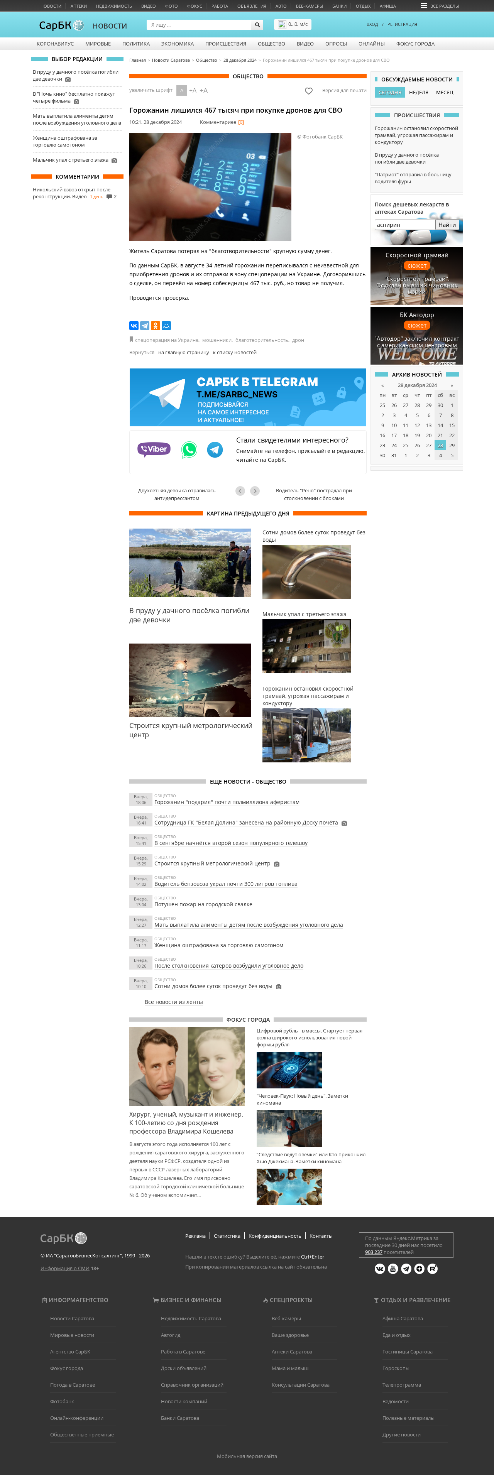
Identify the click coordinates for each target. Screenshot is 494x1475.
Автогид (170, 1334)
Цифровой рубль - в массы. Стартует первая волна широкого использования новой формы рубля (309, 1037)
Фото (171, 6)
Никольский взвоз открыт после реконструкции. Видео (71, 193)
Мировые (98, 43)
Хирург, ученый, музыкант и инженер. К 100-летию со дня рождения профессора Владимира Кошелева (186, 1122)
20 (428, 435)
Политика (136, 43)
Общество (271, 43)
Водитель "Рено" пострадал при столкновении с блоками (314, 494)
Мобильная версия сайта (247, 1456)
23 (382, 445)
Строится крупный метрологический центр (212, 863)
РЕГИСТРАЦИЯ (402, 24)
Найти (447, 224)
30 (440, 405)
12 (417, 425)
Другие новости (401, 1434)
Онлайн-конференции (76, 1417)
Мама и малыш (290, 1368)
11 (405, 425)
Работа (219, 6)
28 (417, 405)
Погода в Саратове (72, 1384)
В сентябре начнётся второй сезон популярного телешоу (231, 842)
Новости (51, 6)
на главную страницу (183, 352)
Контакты (321, 1235)
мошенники (217, 339)
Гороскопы (395, 1368)
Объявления (251, 6)
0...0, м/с (298, 23)
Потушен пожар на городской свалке (203, 904)
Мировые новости (72, 1334)
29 (428, 405)
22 (452, 435)
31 (394, 455)
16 (382, 435)
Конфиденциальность (275, 1235)
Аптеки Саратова (292, 1351)
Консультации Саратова (301, 1384)
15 (452, 425)
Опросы (336, 43)
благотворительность (261, 339)
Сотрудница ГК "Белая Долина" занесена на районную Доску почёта (246, 822)
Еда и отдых (396, 1334)
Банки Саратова (180, 1417)
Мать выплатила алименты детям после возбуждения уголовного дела (77, 119)
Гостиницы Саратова (407, 1351)
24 (394, 445)
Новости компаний (184, 1401)
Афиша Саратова (402, 1318)
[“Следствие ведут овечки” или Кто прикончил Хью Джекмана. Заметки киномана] (312, 1187)
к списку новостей (235, 352)
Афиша (388, 6)
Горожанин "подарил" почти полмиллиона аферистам (226, 802)
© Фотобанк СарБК (320, 136)
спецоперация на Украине (166, 339)
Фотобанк (62, 1401)
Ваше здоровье (290, 1334)
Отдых (363, 6)
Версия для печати (344, 90)
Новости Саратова (72, 1318)
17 (394, 435)
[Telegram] (144, 325)
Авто (281, 6)
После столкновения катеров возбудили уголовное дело (228, 965)
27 (405, 405)
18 (405, 435)
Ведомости (395, 1401)
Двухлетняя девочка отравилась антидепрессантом (177, 494)
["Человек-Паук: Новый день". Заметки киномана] (312, 1128)
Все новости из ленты (174, 1001)
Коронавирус (55, 43)
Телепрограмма (401, 1384)
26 (394, 405)
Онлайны (372, 43)
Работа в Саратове (183, 1351)
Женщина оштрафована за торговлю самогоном (65, 141)
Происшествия (225, 43)
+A (192, 90)
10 (394, 425)
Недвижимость (114, 6)
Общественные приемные (82, 1434)
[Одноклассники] (155, 325)
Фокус (194, 6)
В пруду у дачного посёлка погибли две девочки (407, 158)
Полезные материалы (408, 1417)
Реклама (195, 1235)
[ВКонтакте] (134, 325)
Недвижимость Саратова (191, 1318)
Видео (148, 6)
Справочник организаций (192, 1384)
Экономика (177, 43)
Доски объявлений (183, 1368)
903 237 (373, 1252)
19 (417, 435)
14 (440, 425)
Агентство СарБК (70, 1351)
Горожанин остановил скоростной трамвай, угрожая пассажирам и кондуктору (416, 135)
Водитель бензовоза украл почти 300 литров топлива (226, 883)
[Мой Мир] (166, 325)
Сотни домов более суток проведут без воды (213, 986)
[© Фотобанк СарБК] (210, 187)
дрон (298, 339)
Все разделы (444, 6)
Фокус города (415, 43)
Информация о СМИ (65, 1268)
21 (440, 435)
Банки (339, 6)
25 (382, 405)
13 (428, 425)
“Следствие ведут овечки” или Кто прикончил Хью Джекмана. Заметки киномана (311, 1158)
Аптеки (79, 6)
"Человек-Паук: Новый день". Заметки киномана (302, 1099)
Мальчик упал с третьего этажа (70, 159)
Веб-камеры (309, 6)
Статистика (227, 1235)
